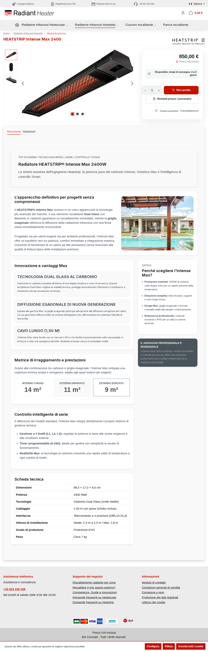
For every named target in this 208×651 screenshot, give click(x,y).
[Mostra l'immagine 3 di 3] (82, 114)
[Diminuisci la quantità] (145, 90)
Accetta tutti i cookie (190, 646)
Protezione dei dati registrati (160, 597)
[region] (70, 83)
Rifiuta (169, 646)
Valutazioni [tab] (29, 131)
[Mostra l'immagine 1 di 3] (72, 114)
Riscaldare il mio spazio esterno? (94, 587)
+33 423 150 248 (14, 589)
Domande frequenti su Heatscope (94, 597)
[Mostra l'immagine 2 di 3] (77, 114)
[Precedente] (22, 83)
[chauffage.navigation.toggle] (66, 25)
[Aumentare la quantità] (159, 90)
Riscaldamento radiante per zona (94, 582)
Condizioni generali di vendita (161, 587)
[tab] (14, 132)
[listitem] (104, 4)
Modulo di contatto (154, 582)
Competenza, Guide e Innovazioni (95, 592)
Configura (153, 646)
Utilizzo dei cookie (153, 602)
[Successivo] (132, 83)
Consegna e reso (153, 592)
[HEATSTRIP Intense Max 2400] (77, 83)
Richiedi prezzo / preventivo (174, 98)
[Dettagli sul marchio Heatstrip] (188, 41)
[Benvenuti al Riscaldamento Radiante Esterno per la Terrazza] (35, 13)
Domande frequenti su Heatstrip (93, 602)
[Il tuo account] (183, 13)
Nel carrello (183, 90)
